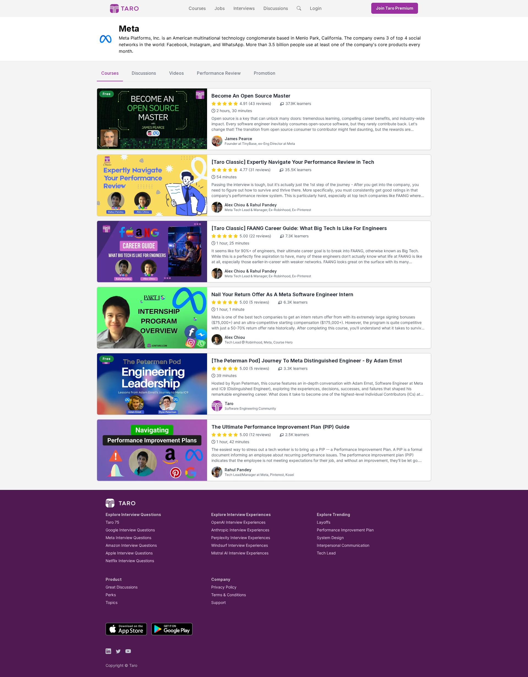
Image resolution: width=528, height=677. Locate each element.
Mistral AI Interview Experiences (239, 553)
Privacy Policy (224, 587)
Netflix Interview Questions (130, 560)
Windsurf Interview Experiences (239, 545)
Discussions (275, 8)
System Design (330, 537)
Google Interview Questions (130, 530)
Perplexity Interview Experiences (240, 537)
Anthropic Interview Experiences (240, 530)
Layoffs (323, 522)
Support (218, 602)
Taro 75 (112, 522)
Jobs (220, 8)
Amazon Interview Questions (131, 545)
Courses (197, 8)
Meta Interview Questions (128, 537)
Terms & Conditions (228, 594)
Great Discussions (122, 587)
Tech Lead (326, 553)
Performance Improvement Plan (345, 530)
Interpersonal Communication (343, 545)
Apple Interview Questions (129, 553)
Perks (111, 594)
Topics (111, 602)
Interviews (244, 8)
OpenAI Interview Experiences (238, 522)
